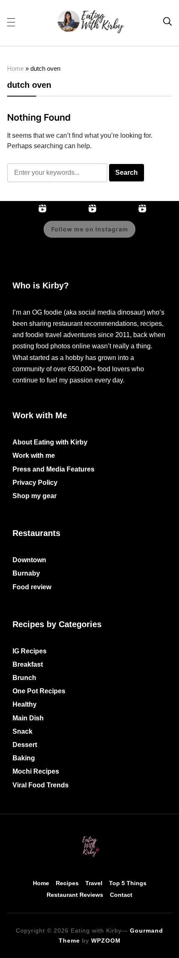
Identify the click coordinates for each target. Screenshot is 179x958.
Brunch (24, 677)
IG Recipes (29, 651)
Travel (93, 883)
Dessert (24, 744)
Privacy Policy (34, 482)
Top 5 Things (128, 883)
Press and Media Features (53, 469)
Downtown (29, 559)
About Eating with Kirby (49, 442)
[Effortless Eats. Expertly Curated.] (89, 836)
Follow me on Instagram (89, 229)
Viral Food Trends (40, 785)
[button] (11, 21)
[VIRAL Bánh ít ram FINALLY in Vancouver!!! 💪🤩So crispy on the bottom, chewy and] (25, 235)
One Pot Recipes (38, 691)
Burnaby (26, 573)
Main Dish (28, 718)
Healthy (24, 704)
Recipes (67, 883)
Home (15, 68)
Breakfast (27, 664)
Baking (23, 758)
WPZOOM (106, 940)
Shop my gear (34, 495)
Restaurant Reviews (75, 894)
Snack (22, 731)
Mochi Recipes (35, 771)
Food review (31, 587)
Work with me (33, 455)
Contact (121, 894)
